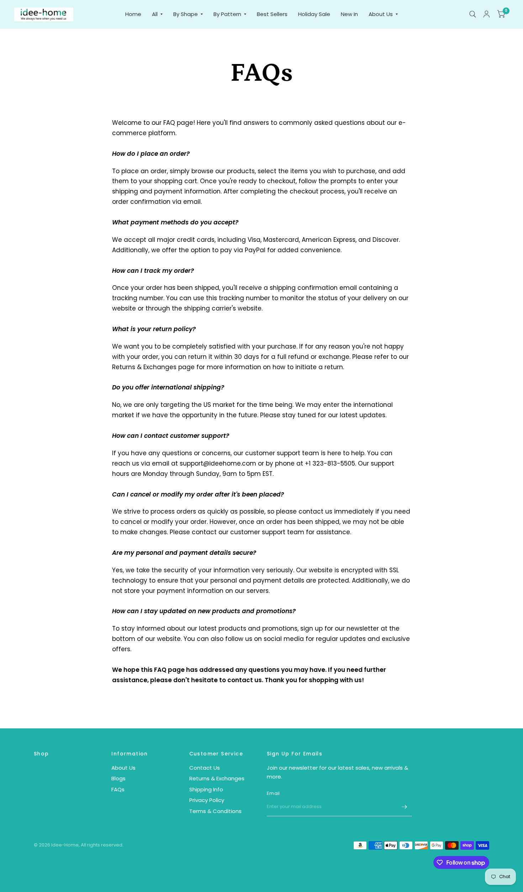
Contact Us (204, 767)
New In (349, 14)
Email (273, 793)
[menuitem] (133, 14)
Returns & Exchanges (216, 778)
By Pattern (227, 14)
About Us (381, 14)
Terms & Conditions (215, 811)
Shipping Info (206, 789)
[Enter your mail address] (404, 807)
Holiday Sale (314, 14)
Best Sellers (272, 14)
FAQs (118, 789)
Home (133, 14)
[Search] (473, 14)
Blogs (118, 778)
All (155, 14)
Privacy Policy (206, 800)
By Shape (185, 14)
